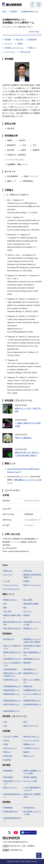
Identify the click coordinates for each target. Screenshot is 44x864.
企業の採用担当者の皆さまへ (12, 795)
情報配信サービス (29, 744)
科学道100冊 (8, 756)
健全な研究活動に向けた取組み (12, 623)
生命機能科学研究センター (30, 11)
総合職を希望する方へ (11, 811)
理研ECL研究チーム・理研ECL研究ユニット (12, 674)
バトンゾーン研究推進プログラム (12, 664)
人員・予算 (7, 611)
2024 (5, 726)
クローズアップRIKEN (11, 736)
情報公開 (26, 615)
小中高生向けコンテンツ (32, 748)
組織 (5, 607)
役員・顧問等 (28, 600)
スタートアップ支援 (30, 781)
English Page (34, 32)
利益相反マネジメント (31, 628)
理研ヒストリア (29, 756)
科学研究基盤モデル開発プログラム (32, 647)
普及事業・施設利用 (30, 777)
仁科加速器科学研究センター (32, 706)
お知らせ (7, 740)
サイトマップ (8, 574)
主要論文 (20, 43)
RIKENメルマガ (30, 832)
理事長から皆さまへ (10, 600)
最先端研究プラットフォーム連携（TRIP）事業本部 (32, 640)
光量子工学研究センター (12, 704)
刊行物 (6, 744)
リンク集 (7, 581)
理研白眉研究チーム (30, 669)
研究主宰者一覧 (9, 639)
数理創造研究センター (31, 673)
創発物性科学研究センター (32, 700)
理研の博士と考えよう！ (32, 736)
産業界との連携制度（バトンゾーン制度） (32, 772)
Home (4, 11)
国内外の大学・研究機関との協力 (32, 795)
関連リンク (32, 48)
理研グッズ (7, 752)
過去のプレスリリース (31, 726)
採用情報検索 (8, 807)
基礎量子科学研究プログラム (12, 653)
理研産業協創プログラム (32, 659)
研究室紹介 (13, 11)
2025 (25, 722)
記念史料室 (7, 760)
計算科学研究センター (11, 680)
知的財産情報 (8, 770)
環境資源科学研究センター (12, 700)
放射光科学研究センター (12, 711)
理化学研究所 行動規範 (31, 603)
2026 (5, 722)
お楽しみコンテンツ (10, 748)
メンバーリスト (10, 52)
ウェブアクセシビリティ (12, 589)
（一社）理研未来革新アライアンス (32, 789)
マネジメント (28, 611)
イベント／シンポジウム (32, 740)
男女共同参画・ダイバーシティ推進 (32, 623)
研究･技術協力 (8, 777)
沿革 (5, 603)
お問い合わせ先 (25, 52)
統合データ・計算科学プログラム (12, 647)
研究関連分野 (32, 39)
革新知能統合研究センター (12, 686)
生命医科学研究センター (12, 690)
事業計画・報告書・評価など (12, 616)
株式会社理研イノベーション (12, 782)
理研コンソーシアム (10, 787)
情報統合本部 (28, 686)
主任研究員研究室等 (10, 669)
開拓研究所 (27, 663)
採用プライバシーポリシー (32, 585)
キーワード (8, 43)
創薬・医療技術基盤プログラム (32, 653)
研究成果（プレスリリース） (14, 48)
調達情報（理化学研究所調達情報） (32, 576)
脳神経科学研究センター (12, 694)
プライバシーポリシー (11, 585)
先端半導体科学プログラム (12, 659)
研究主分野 (19, 39)
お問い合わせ (28, 571)
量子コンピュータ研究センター (32, 681)
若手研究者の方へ (29, 807)
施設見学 (26, 752)
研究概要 (8, 39)
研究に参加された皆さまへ (12, 628)
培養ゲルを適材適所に (23, 438)
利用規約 (26, 581)
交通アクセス (8, 571)
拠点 (25, 607)
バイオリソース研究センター (32, 695)
